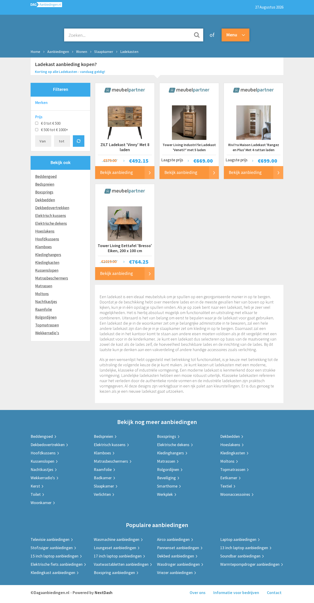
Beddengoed (46, 176)
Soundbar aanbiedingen (240, 556)
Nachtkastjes (46, 301)
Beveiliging (166, 477)
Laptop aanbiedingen (238, 539)
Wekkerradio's (47, 332)
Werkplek (165, 494)
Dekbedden (45, 199)
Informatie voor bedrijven (236, 592)
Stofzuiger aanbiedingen (52, 547)
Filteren (60, 89)
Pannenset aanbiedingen (178, 547)
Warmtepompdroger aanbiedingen (250, 564)
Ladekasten (129, 51)
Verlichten (102, 494)
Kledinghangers (48, 254)
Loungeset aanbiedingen (115, 547)
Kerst (35, 486)
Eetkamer (228, 477)
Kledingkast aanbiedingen (53, 572)
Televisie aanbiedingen (50, 539)
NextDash (103, 592)
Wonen (81, 51)
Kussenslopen (46, 270)
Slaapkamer (103, 51)
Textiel (226, 486)
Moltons (42, 293)
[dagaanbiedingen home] (46, 5)
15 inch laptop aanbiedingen (54, 556)
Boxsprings (44, 192)
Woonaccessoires (235, 494)
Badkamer (103, 477)
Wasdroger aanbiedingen (178, 564)
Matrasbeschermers (51, 278)
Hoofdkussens (47, 239)
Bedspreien (44, 184)
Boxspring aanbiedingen (114, 572)
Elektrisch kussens (50, 215)
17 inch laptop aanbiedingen (118, 556)
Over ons (198, 592)
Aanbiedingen (58, 51)
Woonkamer (41, 502)
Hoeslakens (44, 231)
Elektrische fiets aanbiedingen (57, 564)
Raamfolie (43, 309)
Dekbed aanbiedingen (175, 556)
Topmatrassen (47, 325)
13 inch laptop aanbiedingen (244, 547)
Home (35, 51)
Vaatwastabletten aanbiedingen (121, 564)
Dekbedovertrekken (52, 207)
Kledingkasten (47, 262)
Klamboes (43, 246)
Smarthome (167, 486)
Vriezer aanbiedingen (175, 572)
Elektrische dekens (51, 223)
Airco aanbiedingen (173, 539)
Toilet (36, 494)
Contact (274, 592)
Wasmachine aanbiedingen (116, 539)
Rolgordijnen (46, 317)
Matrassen (43, 286)
